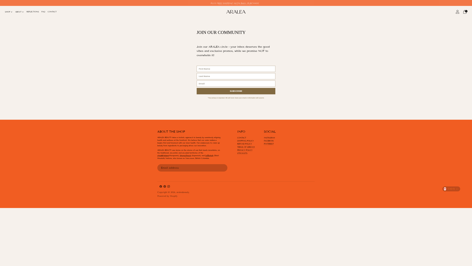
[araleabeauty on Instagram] (168, 187)
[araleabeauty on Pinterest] (164, 187)
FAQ (43, 12)
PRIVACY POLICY (244, 150)
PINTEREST (269, 144)
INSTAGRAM (269, 138)
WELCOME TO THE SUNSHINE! (234, 3)
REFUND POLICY (244, 144)
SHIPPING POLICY (245, 141)
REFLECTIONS (33, 12)
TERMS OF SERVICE (246, 147)
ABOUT (18, 12)
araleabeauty (183, 192)
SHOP (7, 12)
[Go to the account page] (457, 11)
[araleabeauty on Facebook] (160, 187)
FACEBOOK (269, 141)
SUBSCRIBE (236, 91)
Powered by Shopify (167, 196)
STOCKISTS (242, 153)
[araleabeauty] (236, 12)
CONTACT (52, 12)
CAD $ (451, 189)
